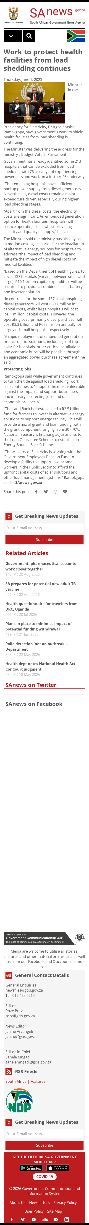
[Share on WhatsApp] (55, 491)
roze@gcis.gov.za (20, 1015)
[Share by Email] (65, 491)
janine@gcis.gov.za (21, 1036)
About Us (18, 1202)
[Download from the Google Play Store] (31, 1168)
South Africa (15, 1081)
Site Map (54, 1211)
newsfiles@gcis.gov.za (24, 990)
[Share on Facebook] (36, 491)
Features (37, 1081)
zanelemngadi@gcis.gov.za (28, 1062)
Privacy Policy (65, 1202)
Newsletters (39, 1202)
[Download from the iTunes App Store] (57, 1168)
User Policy (34, 1211)
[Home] (13, 15)
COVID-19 (44, 1176)
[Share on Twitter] (46, 491)
